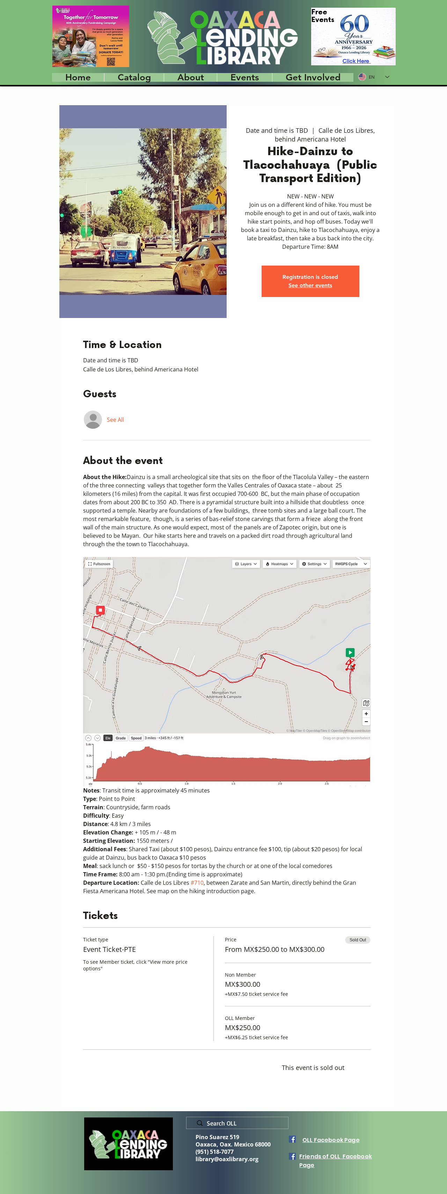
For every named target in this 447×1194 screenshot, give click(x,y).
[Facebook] (292, 1139)
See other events (310, 285)
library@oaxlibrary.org (227, 1159)
